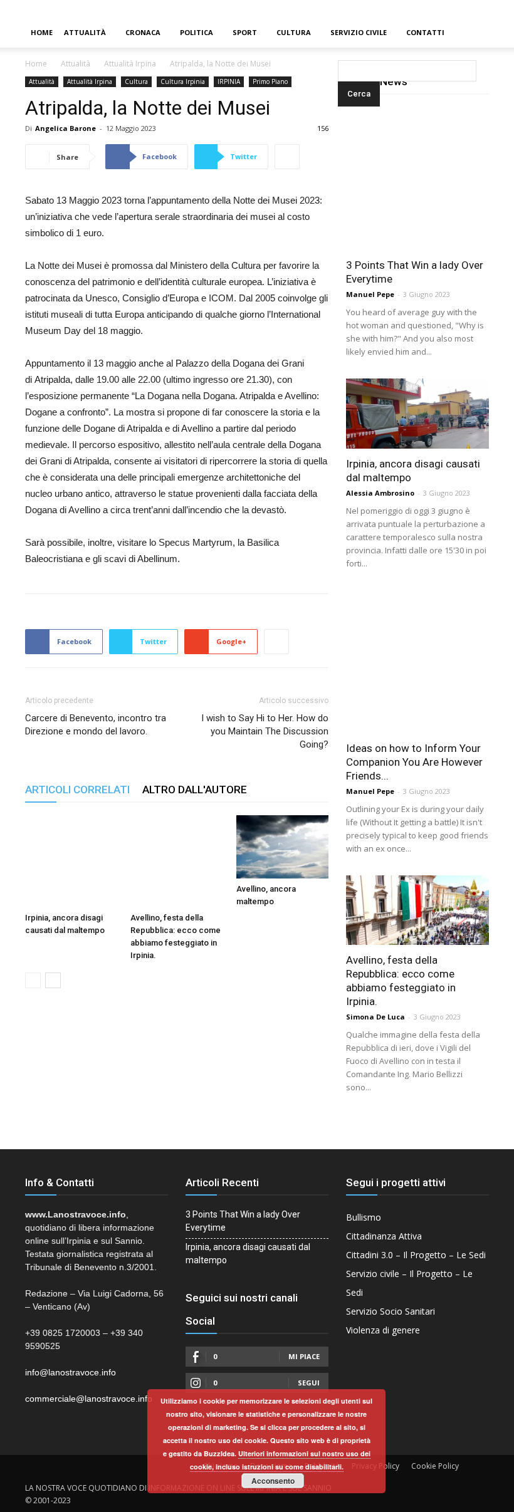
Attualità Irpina (130, 63)
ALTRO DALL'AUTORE (194, 789)
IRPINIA (229, 81)
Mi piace (304, 1356)
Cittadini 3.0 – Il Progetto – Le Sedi (416, 1255)
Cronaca (142, 32)
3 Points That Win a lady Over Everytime (243, 1221)
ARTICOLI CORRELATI (77, 789)
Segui (309, 1382)
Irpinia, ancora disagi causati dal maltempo (248, 1253)
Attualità (85, 32)
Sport (245, 32)
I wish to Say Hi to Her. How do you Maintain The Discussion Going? (264, 731)
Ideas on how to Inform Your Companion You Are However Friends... (414, 762)
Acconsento (273, 1480)
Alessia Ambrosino (380, 493)
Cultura (293, 32)
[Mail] (483, 9)
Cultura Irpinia (182, 81)
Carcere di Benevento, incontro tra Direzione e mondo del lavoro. (95, 724)
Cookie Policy (435, 1466)
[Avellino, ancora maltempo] (282, 847)
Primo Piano (270, 81)
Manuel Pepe (370, 294)
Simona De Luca (375, 1016)
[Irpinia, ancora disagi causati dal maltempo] (71, 861)
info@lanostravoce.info (70, 1372)
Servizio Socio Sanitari (390, 1311)
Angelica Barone (65, 128)
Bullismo (363, 1217)
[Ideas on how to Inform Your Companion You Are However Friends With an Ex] (417, 661)
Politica (196, 32)
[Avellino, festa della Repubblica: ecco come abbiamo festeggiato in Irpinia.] (176, 861)
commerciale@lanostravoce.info (88, 1399)
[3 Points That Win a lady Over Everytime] (417, 178)
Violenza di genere (383, 1330)
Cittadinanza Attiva (384, 1236)
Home (42, 32)
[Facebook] (462, 9)
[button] (340, 33)
